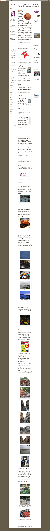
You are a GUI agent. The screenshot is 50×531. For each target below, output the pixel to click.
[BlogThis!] (19, 42)
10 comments (30, 62)
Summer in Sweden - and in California (24, 471)
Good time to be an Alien (22, 65)
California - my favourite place (13, 50)
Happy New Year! (20, 95)
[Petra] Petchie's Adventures (13, 80)
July (10, 88)
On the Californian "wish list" (13, 55)
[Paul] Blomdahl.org (12, 71)
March (10, 106)
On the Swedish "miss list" (13, 57)
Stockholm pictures (12, 59)
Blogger (31, 526)
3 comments (29, 353)
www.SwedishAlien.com (21, 167)
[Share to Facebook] (20, 42)
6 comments (28, 92)
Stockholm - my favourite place (26, 519)
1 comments (28, 468)
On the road (24, 468)
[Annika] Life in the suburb (13, 74)
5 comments (19, 113)
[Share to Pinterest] (21, 42)
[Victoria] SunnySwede (13, 77)
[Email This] (18, 42)
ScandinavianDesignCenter (23, 60)
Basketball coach (20, 11)
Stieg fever (19, 330)
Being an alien (24, 92)
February (11, 90)
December (11, 85)
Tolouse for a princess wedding (23, 356)
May (10, 113)
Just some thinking (25, 155)
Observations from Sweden (13, 54)
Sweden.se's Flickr (36, 88)
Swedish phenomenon (25, 62)
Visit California (35, 49)
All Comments (12, 122)
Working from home (12, 62)
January (11, 99)
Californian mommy (12, 51)
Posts (11, 121)
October (10, 101)
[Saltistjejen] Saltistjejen (13, 79)
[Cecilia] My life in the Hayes (13, 69)
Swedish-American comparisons (26, 42)
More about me (11, 8)
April (10, 97)
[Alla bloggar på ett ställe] (38, 97)
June (10, 104)
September (11, 102)
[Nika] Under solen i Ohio (13, 78)
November (11, 92)
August (10, 87)
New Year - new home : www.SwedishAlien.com (21, 158)
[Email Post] (29, 42)
